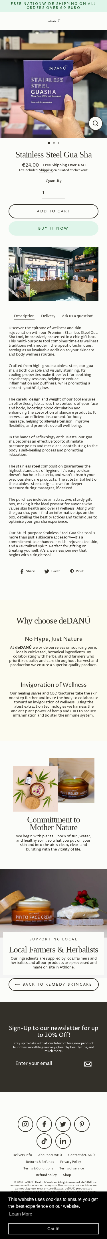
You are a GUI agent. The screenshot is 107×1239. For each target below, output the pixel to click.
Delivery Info (22, 1155)
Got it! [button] (53, 1228)
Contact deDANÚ (81, 1155)
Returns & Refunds (40, 1162)
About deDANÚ (50, 1155)
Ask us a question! (77, 316)
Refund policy (46, 1175)
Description (24, 316)
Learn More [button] (20, 1214)
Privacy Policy (70, 1162)
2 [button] (54, 143)
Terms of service (71, 1168)
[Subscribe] (87, 1064)
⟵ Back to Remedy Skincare (53, 984)
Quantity (54, 181)
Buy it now (53, 228)
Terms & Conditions (38, 1168)
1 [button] (49, 143)
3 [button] (59, 143)
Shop (67, 1175)
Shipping (46, 170)
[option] (53, 84)
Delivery (48, 316)
